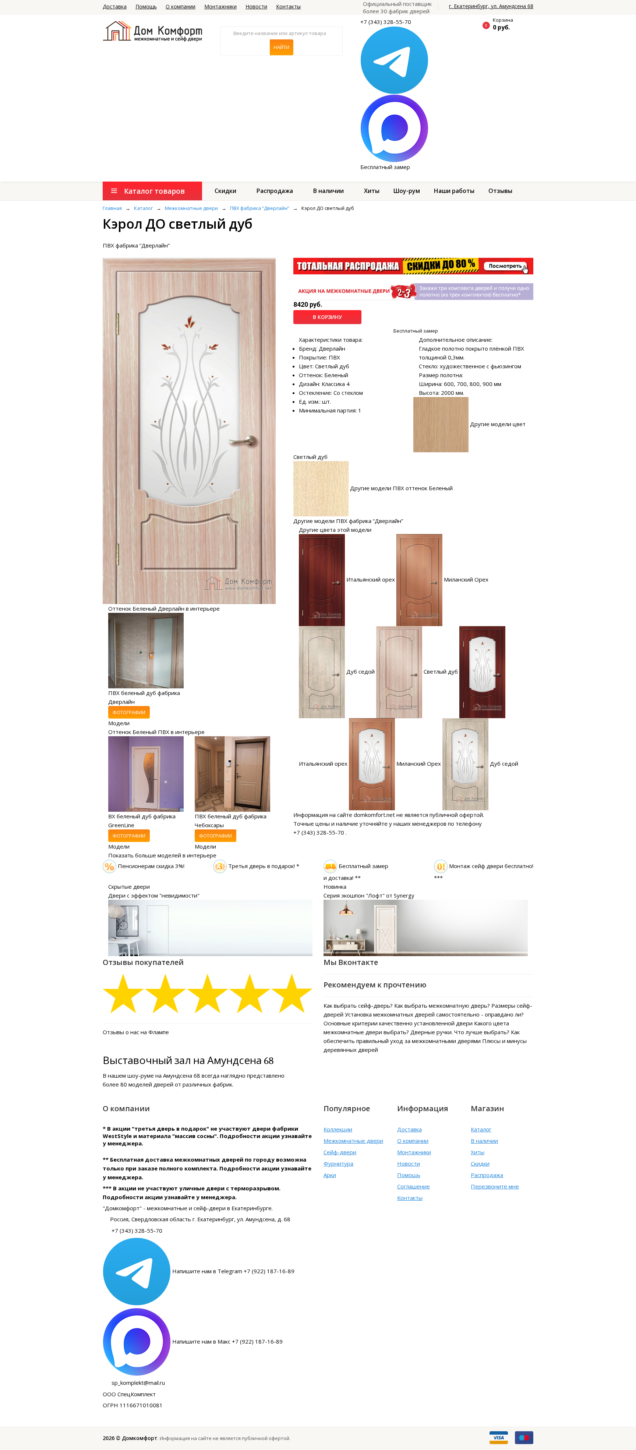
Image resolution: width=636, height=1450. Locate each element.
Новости (256, 6)
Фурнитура (338, 1163)
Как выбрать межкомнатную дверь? (442, 1005)
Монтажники (220, 6)
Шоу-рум (406, 191)
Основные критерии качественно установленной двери (398, 1023)
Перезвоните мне (495, 1186)
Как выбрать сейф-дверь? (358, 1005)
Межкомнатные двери (353, 1140)
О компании (180, 6)
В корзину (327, 316)
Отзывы (500, 191)
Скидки (225, 191)
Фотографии (129, 712)
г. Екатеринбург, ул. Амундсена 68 (491, 6)
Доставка (115, 6)
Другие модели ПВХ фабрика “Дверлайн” (348, 520)
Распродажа (275, 191)
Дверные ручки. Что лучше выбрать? (459, 1032)
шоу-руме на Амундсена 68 (163, 1075)
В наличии (328, 191)
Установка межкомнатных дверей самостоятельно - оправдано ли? (434, 1014)
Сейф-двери (340, 1152)
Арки (330, 1175)
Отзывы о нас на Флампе (136, 1032)
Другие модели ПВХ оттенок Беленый (401, 488)
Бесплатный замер (385, 167)
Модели (119, 723)
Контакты (288, 6)
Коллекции (338, 1129)
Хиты (371, 191)
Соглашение (413, 1186)
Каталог (481, 1129)
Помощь (146, 6)
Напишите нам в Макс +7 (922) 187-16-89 (227, 1341)
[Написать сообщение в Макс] (394, 127)
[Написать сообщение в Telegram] (394, 59)
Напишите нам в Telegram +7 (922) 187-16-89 (233, 1271)
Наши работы (454, 191)
